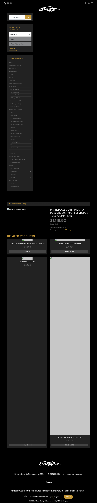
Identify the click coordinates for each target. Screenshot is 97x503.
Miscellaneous (15, 186)
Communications (15, 163)
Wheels (11, 63)
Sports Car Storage (77, 491)
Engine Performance (15, 65)
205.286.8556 (55, 474)
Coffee (12, 183)
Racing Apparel (15, 168)
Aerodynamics (13, 71)
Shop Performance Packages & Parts (55, 491)
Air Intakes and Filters (17, 121)
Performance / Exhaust (17, 101)
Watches (13, 174)
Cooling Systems (15, 142)
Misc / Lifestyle (13, 180)
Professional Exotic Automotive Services (26, 491)
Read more (27, 251)
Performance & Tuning (15, 110)
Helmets (13, 177)
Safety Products (15, 136)
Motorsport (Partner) (16, 98)
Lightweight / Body (16, 104)
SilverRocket (12, 86)
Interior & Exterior (14, 148)
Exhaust (11, 74)
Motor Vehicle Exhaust (15, 83)
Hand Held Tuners (16, 118)
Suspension (12, 68)
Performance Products (17, 133)
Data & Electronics (14, 157)
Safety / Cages (15, 92)
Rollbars (13, 154)
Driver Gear (14, 171)
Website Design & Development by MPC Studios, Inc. (51, 501)
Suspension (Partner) (16, 95)
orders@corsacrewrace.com (73, 474)
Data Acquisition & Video (18, 160)
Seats (12, 151)
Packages (12, 80)
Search (12, 48)
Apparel (11, 166)
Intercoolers (14, 115)
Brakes (11, 77)
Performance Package (17, 124)
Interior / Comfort (15, 107)
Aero (12, 113)
